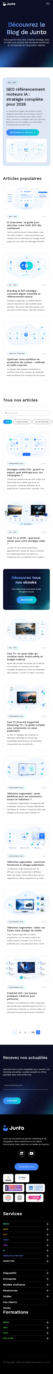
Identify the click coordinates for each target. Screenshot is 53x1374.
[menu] (48, 4)
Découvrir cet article (21, 132)
